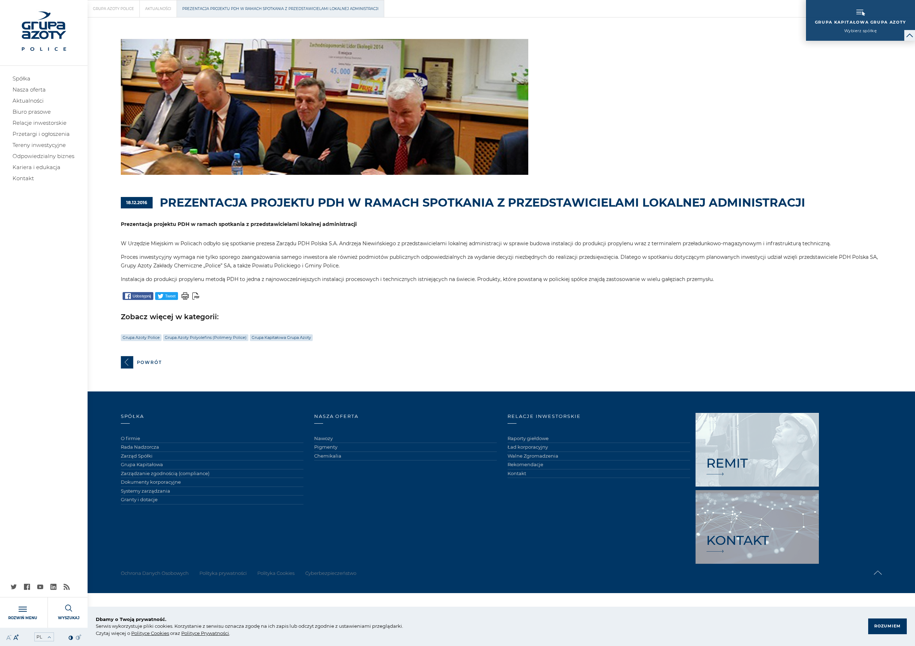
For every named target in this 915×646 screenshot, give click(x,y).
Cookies (159, 633)
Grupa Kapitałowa (142, 464)
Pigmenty (325, 447)
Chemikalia (327, 456)
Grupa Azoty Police (113, 8)
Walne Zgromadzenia (533, 456)
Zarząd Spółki (137, 456)
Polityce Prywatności (205, 633)
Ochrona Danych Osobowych (155, 573)
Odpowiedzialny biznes (43, 156)
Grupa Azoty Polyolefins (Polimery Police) (206, 337)
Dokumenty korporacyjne (151, 482)
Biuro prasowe (32, 111)
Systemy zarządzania (145, 491)
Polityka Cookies (276, 573)
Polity (137, 633)
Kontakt (23, 178)
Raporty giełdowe (528, 438)
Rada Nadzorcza (140, 447)
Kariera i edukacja (36, 167)
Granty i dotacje (139, 499)
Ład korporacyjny (528, 447)
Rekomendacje (525, 464)
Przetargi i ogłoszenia (41, 133)
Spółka (21, 78)
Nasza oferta (29, 89)
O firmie (130, 438)
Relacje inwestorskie (39, 122)
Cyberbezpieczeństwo (330, 573)
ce (147, 633)
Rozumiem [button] (887, 625)
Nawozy (323, 438)
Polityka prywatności (223, 573)
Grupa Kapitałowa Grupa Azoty (281, 337)
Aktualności (28, 100)
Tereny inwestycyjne (39, 145)
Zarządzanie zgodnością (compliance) (165, 473)
